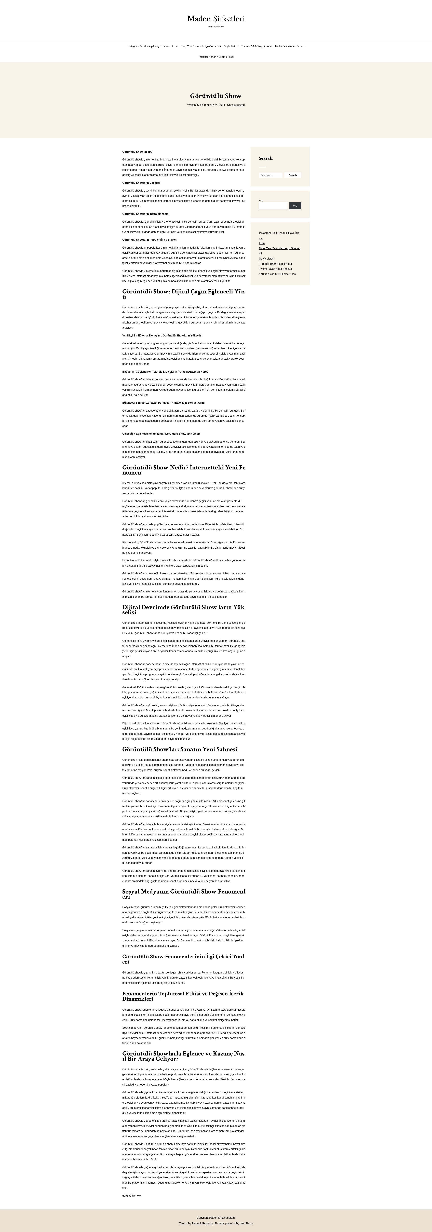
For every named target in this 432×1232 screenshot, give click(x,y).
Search (266, 158)
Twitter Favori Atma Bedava (290, 46)
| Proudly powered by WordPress (233, 1223)
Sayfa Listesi (231, 46)
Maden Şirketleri (216, 20)
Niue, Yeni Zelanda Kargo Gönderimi (201, 46)
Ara (261, 200)
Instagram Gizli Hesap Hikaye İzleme (148, 46)
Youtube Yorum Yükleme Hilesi (216, 56)
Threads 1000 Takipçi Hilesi (256, 46)
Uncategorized (236, 104)
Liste (175, 46)
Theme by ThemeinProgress (196, 1223)
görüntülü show (131, 1195)
